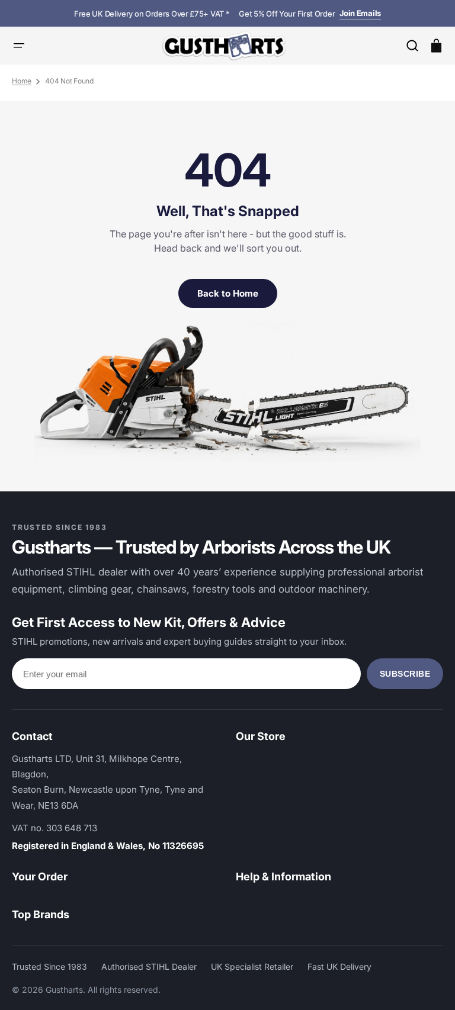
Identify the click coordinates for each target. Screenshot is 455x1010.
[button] (412, 46)
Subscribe (405, 673)
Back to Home (227, 293)
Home (21, 80)
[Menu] (19, 46)
